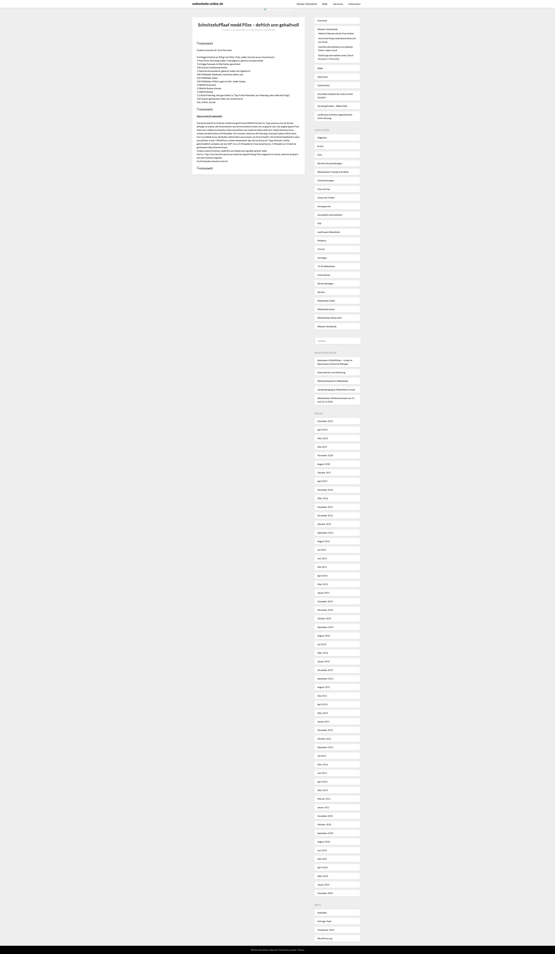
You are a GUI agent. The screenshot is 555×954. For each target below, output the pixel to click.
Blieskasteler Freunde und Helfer (333, 172)
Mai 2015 (322, 567)
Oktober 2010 (324, 824)
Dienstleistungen (325, 180)
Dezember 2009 (325, 893)
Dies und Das (323, 189)
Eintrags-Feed (324, 921)
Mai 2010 (322, 859)
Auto (319, 154)
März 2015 (322, 584)
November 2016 (325, 489)
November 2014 (325, 610)
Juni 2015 (322, 558)
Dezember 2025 (325, 421)
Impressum (338, 4)
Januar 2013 (323, 721)
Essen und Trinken (326, 197)
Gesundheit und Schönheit (329, 215)
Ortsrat (321, 249)
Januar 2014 (323, 661)
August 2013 (323, 687)
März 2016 (322, 498)
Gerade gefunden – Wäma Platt (332, 106)
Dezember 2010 (325, 816)
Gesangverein (324, 206)
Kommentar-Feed (325, 930)
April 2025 (322, 429)
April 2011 (322, 781)
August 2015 (323, 541)
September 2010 (325, 833)
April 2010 (322, 867)
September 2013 (325, 678)
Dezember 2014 (325, 601)
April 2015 (322, 575)
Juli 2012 (321, 755)
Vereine (321, 292)
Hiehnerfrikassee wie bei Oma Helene (336, 33)
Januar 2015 (323, 592)
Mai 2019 (322, 447)
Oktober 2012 (324, 738)
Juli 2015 (321, 549)
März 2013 (322, 713)
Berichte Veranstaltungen (329, 163)
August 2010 (323, 841)
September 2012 (325, 747)
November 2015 (325, 515)
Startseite (322, 20)
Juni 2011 (322, 773)
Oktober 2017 (324, 472)
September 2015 (325, 532)
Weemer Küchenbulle (307, 4)
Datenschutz (354, 4)
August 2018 (323, 464)
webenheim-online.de (207, 4)
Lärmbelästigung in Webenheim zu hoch (336, 389)
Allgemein (322, 137)
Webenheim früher (326, 300)
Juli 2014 (321, 644)
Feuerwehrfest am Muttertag (331, 372)
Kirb (319, 223)
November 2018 (325, 455)
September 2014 (325, 627)
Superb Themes (297, 950)
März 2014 (322, 653)
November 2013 (325, 670)
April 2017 (322, 481)
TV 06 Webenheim (326, 266)
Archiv (320, 146)
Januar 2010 (323, 884)
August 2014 (323, 635)
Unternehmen (323, 275)
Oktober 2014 (324, 618)
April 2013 (322, 704)
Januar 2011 (323, 807)
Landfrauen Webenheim (328, 232)
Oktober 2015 (324, 524)
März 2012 (322, 764)
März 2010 (322, 876)
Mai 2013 (322, 696)
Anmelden (322, 912)
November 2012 (325, 730)
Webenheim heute (326, 309)
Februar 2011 (324, 798)
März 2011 (322, 790)
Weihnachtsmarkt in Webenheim (332, 381)
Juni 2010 (322, 850)
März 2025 (322, 438)
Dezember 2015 (325, 507)
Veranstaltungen (325, 283)
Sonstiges (322, 257)
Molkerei (321, 240)
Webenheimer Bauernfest (329, 317)
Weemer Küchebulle (326, 326)
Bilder (325, 4)
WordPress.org (324, 938)
